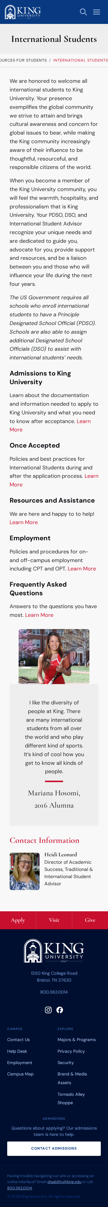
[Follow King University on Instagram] (48, 1010)
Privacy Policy (71, 1051)
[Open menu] (96, 12)
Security (66, 1062)
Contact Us (18, 1039)
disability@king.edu (64, 1181)
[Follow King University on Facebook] (59, 1010)
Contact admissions (54, 1148)
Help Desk (17, 1051)
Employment (19, 1062)
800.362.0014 (54, 992)
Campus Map (20, 1074)
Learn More (24, 522)
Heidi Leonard (60, 854)
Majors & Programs (77, 1039)
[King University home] (54, 952)
